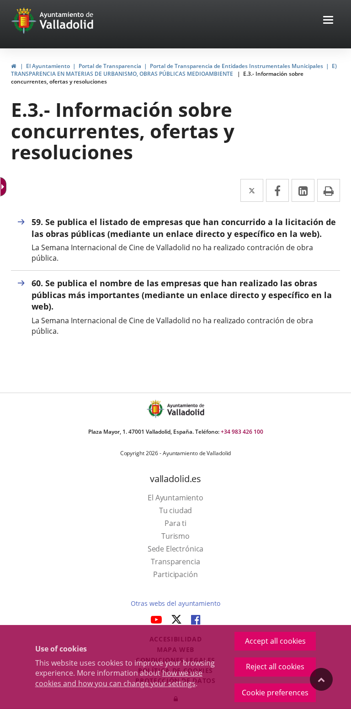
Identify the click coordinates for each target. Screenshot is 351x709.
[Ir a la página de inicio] (25, 20)
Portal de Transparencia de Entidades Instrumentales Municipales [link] (236, 66)
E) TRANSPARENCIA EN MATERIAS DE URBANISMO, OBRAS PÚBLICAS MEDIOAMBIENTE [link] (174, 70)
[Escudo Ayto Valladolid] (156, 408)
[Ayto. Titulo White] (67, 20)
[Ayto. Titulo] (185, 408)
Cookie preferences (275, 693)
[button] (328, 20)
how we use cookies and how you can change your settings (118, 678)
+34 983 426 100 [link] (242, 432)
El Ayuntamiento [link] (48, 66)
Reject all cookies (275, 667)
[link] (13, 66)
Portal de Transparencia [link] (110, 66)
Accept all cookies (275, 641)
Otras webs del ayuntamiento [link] (175, 603)
